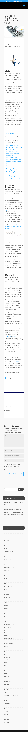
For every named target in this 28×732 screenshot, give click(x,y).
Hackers (6, 605)
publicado (15, 292)
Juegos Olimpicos (8, 630)
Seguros (6, 698)
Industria (6, 616)
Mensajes (6, 651)
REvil (5, 687)
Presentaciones (10, 133)
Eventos (6, 589)
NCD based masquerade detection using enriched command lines (12, 153)
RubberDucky (8, 311)
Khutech (6, 641)
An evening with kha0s (12, 170)
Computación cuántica (9, 567)
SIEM (5, 700)
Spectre (6, 706)
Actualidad (6, 532)
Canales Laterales (8, 551)
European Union (8, 586)
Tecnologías (7, 708)
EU (5, 583)
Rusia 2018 (6, 690)
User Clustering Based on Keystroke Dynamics (13, 226)
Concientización (8, 570)
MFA (5, 654)
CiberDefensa (7, 559)
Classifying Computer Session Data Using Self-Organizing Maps (13, 178)
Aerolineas (6, 535)
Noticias (6, 665)
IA (4, 613)
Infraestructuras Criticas (10, 622)
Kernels (6, 635)
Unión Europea (7, 714)
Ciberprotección (8, 562)
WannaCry (6, 719)
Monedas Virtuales (8, 660)
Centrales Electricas (9, 554)
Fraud (5, 600)
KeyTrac (14, 336)
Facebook (6, 592)
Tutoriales (6, 711)
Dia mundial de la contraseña (11, 502)
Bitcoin (5, 545)
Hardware (6, 608)
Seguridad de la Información (11, 695)
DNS (5, 575)
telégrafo (17, 361)
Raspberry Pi (7, 684)
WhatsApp (6, 722)
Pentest (6, 670)
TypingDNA (8, 336)
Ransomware (7, 681)
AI (4, 537)
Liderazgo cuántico (8, 509)
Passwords (7, 668)
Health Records (8, 611)
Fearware (6, 594)
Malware (6, 646)
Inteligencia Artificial (9, 624)
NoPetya (6, 662)
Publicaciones (9, 131)
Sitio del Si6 (9, 129)
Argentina (6, 540)
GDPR (5, 602)
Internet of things (8, 627)
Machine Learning (8, 643)
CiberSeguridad (8, 564)
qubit (5, 679)
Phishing (6, 673)
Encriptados (7, 578)
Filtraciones (7, 597)
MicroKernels (7, 657)
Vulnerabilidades (8, 717)
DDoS (5, 573)
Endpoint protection (9, 581)
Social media (7, 703)
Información (7, 619)
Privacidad (6, 676)
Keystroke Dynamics (9, 638)
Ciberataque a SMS (8, 507)
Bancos (6, 543)
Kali (5, 632)
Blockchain (6, 548)
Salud (5, 692)
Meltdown (6, 649)
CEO (5, 556)
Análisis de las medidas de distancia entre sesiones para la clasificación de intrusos (14, 147)
